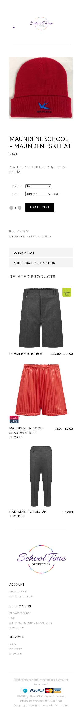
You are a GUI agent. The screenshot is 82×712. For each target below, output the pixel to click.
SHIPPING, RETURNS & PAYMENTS (30, 622)
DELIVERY (15, 649)
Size (14, 194)
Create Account (21, 596)
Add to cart (40, 207)
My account (18, 591)
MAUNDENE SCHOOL (39, 236)
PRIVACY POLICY (20, 613)
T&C (12, 617)
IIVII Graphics (61, 705)
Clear (55, 194)
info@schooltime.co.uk (32, 700)
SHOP (13, 644)
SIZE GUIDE (16, 627)
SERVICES (15, 653)
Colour (16, 186)
